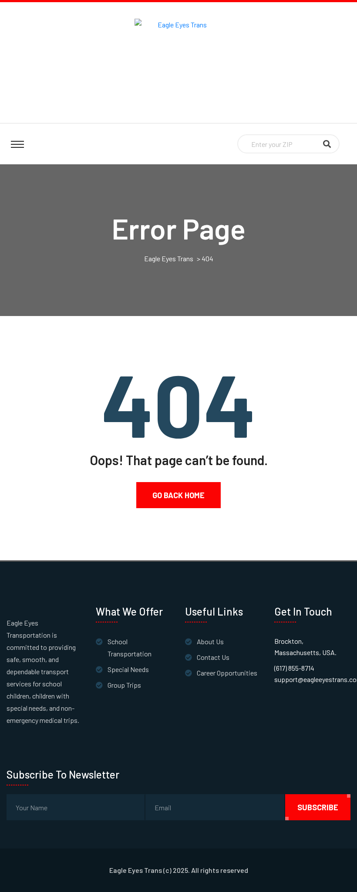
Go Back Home (178, 495)
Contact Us (213, 657)
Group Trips (124, 685)
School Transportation (130, 647)
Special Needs (128, 669)
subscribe (317, 807)
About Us (210, 641)
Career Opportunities (227, 673)
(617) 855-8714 (294, 668)
